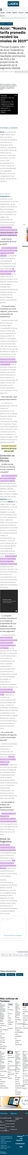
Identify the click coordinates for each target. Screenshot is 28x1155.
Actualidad (3, 1118)
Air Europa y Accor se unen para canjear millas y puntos (10, 1017)
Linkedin (12, 1123)
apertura (19, 974)
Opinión (9, 24)
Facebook (12, 1121)
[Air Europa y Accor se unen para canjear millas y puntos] (10, 1004)
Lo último (8, 12)
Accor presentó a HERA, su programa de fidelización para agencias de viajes (12, 1066)
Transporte (8, 1118)
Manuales (14, 12)
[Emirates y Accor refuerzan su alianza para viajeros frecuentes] (2, 1060)
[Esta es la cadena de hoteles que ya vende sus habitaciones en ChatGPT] (25, 1004)
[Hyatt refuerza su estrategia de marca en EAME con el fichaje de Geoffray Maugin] (2, 1012)
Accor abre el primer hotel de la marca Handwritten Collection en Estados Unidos (19, 1082)
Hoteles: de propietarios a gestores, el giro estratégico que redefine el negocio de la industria (19, 1032)
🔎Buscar (7, 1130)
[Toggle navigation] (3, 9)
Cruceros (7, 1123)
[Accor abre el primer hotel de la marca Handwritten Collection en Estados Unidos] (17, 1060)
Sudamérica (4, 196)
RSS (21, 1147)
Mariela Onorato (11, 128)
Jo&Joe (10, 501)
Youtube (12, 1126)
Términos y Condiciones (3, 1152)
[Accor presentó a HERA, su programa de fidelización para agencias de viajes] (10, 1052)
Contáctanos (13, 1129)
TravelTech (3, 1130)
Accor (2, 132)
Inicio (3, 24)
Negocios (21, 12)
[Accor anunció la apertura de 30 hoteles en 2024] (25, 1061)
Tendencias (8, 1121)
